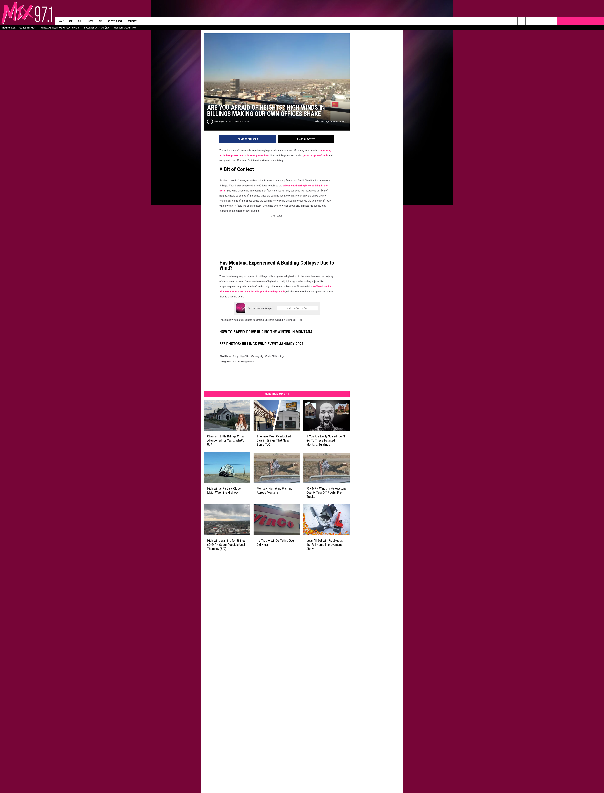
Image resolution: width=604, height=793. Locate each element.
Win (100, 21)
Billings (236, 356)
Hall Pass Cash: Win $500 (96, 27)
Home (61, 21)
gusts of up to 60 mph (315, 155)
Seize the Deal (115, 21)
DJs (79, 21)
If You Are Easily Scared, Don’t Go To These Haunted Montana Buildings (325, 440)
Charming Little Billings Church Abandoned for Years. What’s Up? (226, 440)
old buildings (278, 356)
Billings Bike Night (27, 27)
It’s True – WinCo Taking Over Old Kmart (276, 543)
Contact (132, 21)
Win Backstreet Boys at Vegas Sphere (60, 27)
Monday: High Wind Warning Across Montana (274, 490)
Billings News (247, 361)
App (71, 21)
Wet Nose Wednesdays (125, 27)
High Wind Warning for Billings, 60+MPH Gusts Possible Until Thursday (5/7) (226, 545)
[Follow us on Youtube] (553, 21)
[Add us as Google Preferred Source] (529, 21)
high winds (265, 356)
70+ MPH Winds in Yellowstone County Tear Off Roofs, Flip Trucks (326, 493)
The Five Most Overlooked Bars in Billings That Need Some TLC (274, 440)
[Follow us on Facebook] (537, 21)
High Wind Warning (249, 356)
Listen (90, 21)
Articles (236, 361)
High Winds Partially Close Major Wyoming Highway (224, 490)
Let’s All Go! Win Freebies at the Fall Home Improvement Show (324, 545)
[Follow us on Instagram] (545, 21)
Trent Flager (219, 121)
